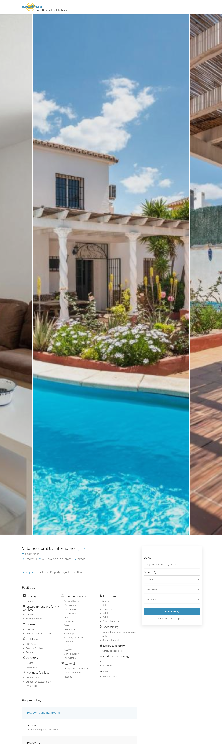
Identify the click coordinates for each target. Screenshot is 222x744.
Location (76, 572)
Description (28, 572)
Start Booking (172, 611)
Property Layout (59, 572)
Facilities (43, 572)
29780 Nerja (31, 553)
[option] (111, 274)
